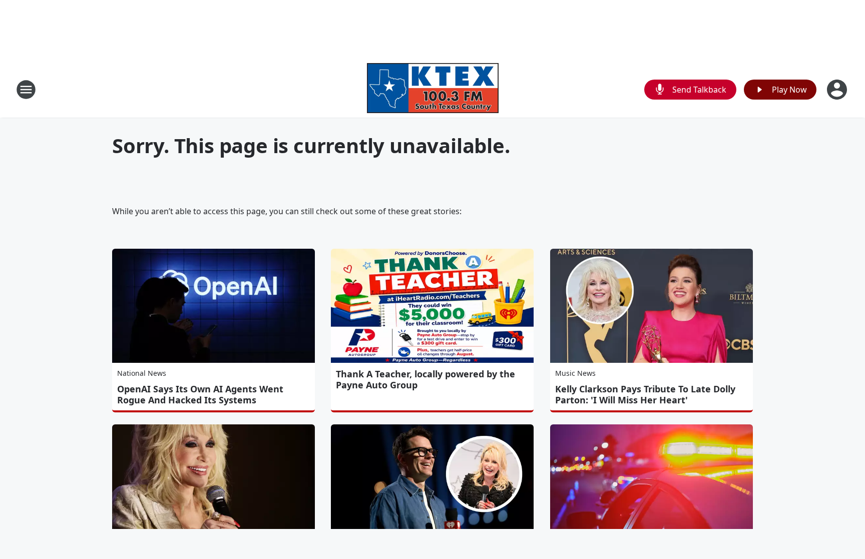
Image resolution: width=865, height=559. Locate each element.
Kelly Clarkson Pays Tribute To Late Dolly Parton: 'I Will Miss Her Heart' (645, 394)
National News (141, 373)
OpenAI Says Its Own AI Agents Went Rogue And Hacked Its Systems (200, 394)
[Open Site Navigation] (26, 90)
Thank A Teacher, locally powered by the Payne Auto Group (425, 379)
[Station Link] (433, 89)
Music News (575, 373)
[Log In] (838, 90)
